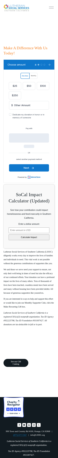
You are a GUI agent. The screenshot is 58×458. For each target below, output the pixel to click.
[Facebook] (19, 425)
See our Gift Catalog (16, 362)
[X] (39, 425)
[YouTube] (24, 425)
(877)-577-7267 (20, 435)
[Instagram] (34, 425)
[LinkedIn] (29, 425)
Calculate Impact (29, 237)
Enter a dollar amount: (29, 224)
